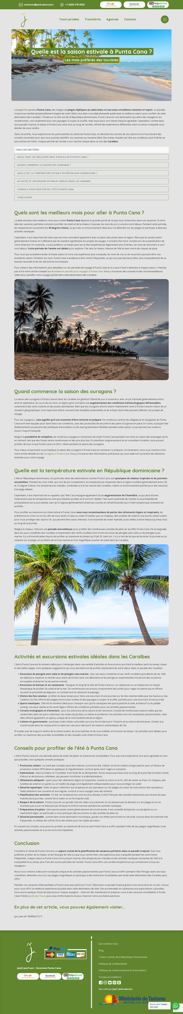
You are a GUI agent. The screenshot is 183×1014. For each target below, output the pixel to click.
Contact (130, 19)
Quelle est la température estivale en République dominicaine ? (57, 173)
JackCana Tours (37, 896)
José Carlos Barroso (122, 989)
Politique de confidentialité (113, 963)
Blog (101, 950)
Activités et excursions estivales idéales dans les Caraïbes (54, 181)
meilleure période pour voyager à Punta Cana (78, 271)
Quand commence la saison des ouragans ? (44, 165)
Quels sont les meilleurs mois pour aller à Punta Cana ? (52, 157)
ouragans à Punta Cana (56, 453)
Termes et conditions (110, 977)
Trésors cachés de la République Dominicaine (123, 957)
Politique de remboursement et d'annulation (122, 970)
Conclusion (24, 197)
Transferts (93, 19)
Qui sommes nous (108, 943)
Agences (112, 19)
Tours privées (69, 19)
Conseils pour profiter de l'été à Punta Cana (45, 189)
